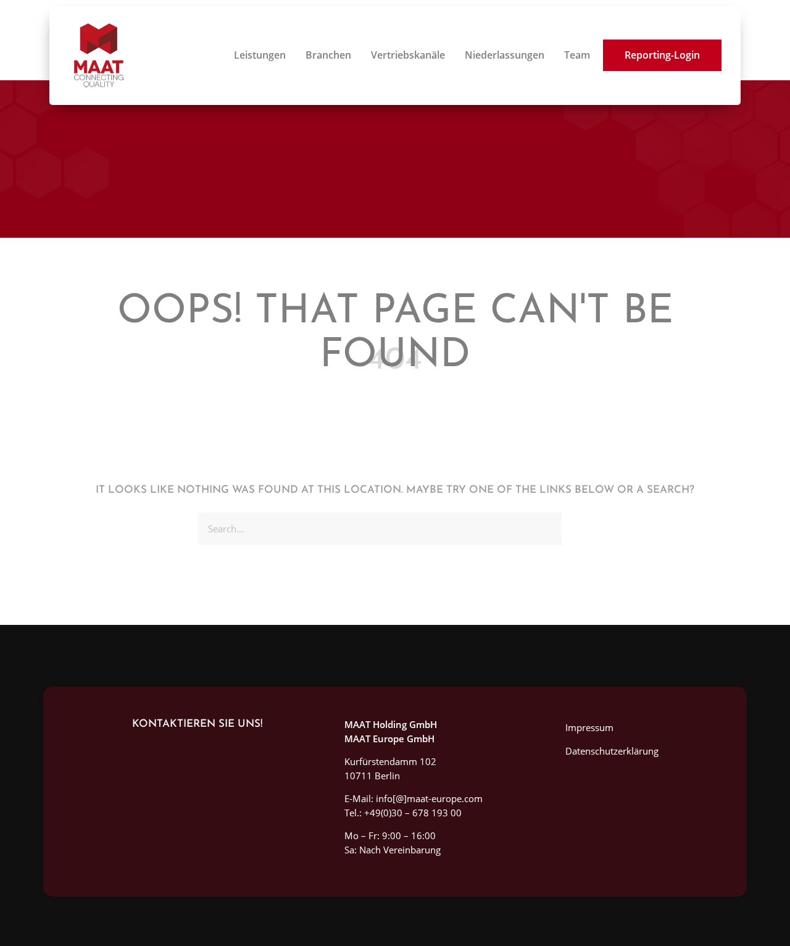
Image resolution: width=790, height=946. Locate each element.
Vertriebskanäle (408, 55)
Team (577, 55)
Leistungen (260, 55)
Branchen (328, 55)
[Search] (577, 529)
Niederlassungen (504, 55)
